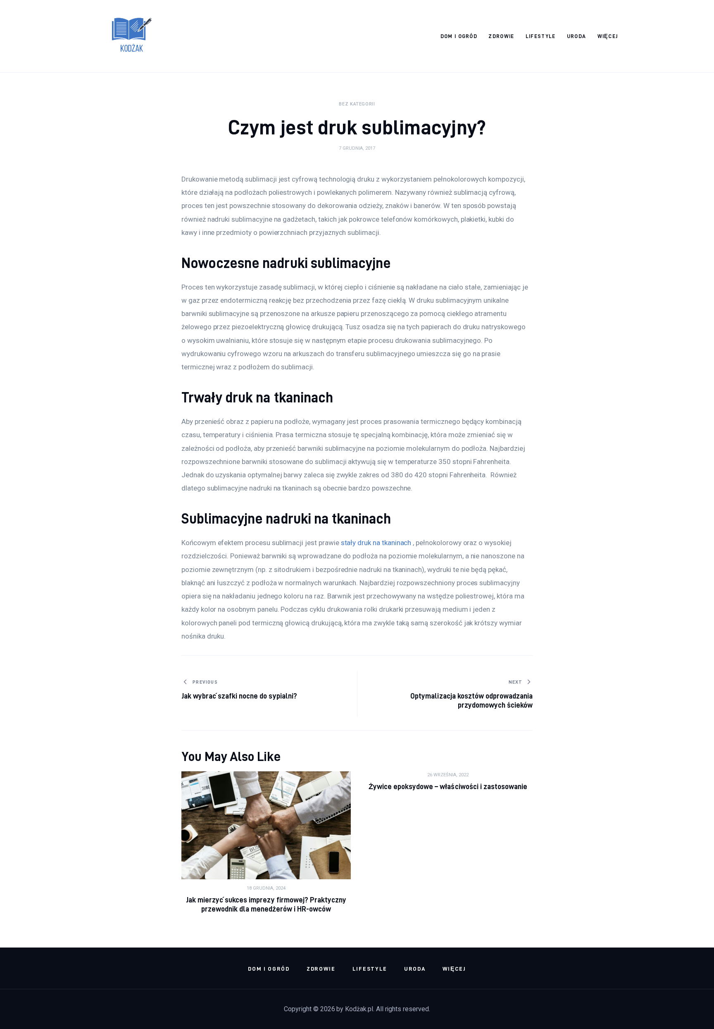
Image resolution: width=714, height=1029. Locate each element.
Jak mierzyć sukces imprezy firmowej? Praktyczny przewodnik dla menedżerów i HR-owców (266, 904)
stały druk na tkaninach (376, 542)
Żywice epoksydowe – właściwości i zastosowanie (448, 786)
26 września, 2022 (448, 775)
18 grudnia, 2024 (266, 888)
